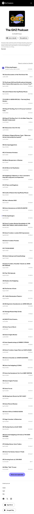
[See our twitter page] (7, 499)
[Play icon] (3, 68)
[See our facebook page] (3, 499)
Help (3, 494)
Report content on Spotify (25, 63)
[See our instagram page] (11, 499)
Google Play (10, 510)
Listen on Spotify (12, 38)
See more (3, 49)
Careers (4, 487)
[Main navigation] (31, 3)
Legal (4, 491)
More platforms (23, 38)
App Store (10, 505)
